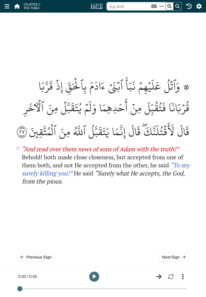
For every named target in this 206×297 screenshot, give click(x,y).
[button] (94, 277)
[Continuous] (159, 277)
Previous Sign (39, 257)
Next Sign (171, 257)
